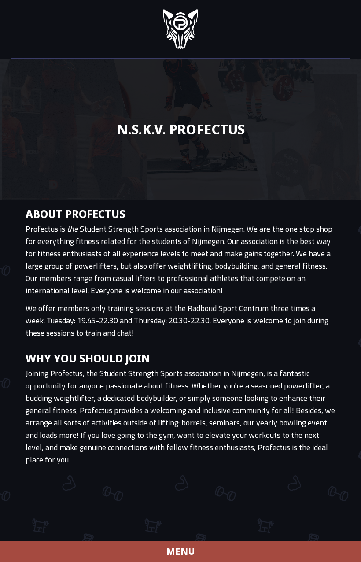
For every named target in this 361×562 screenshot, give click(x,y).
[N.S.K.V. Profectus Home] (180, 29)
